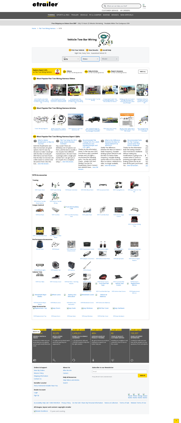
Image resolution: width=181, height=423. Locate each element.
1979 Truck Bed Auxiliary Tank (71, 215)
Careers (65, 373)
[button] (146, 93)
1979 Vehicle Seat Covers (119, 291)
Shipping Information (41, 376)
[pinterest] (135, 396)
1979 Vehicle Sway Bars (134, 249)
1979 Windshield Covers (87, 302)
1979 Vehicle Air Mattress (103, 302)
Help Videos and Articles (71, 380)
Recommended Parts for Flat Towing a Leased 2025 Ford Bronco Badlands (134, 142)
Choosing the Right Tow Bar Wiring (92, 99)
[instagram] (140, 396)
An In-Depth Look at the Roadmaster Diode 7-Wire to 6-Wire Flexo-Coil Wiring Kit (41, 100)
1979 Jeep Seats (71, 316)
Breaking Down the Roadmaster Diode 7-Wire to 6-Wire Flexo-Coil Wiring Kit (75, 100)
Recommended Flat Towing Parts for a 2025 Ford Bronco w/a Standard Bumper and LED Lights (91, 143)
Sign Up (36, 395)
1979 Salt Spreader (118, 258)
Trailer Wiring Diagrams (41, 128)
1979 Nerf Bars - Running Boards (71, 282)
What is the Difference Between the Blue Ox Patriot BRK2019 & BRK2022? (112, 142)
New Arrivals (126, 15)
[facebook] (130, 396)
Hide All (143, 71)
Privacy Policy (66, 403)
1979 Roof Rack (40, 215)
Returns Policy (39, 373)
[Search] (105, 6)
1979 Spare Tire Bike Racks (55, 236)
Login (36, 393)
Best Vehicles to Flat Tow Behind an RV (76, 129)
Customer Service (110, 10)
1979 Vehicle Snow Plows (103, 258)
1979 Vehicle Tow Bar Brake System (40, 202)
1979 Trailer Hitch (40, 190)
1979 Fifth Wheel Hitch (87, 190)
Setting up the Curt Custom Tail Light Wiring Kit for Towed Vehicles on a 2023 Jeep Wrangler (127, 100)
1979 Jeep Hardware (118, 316)
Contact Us (37, 379)
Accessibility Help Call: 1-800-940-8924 (47, 403)
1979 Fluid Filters (118, 249)
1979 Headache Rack (134, 215)
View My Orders (39, 370)
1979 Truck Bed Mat (118, 281)
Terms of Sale (124, 403)
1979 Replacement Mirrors (134, 292)
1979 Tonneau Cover (55, 281)
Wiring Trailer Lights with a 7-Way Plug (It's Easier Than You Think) (127, 130)
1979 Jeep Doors (55, 316)
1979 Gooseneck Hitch (103, 190)
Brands (115, 15)
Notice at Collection (111, 403)
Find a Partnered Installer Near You (46, 386)
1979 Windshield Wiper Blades (40, 303)
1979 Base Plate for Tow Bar (134, 190)
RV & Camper (95, 15)
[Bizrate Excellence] (40, 411)
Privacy (93, 376)
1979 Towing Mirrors (118, 190)
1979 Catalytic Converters (87, 258)
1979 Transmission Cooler (87, 249)
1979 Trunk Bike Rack (103, 215)
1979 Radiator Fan (56, 270)
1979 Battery (71, 270)
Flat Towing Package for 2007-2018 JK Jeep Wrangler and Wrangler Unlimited (92, 130)
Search (65, 383)
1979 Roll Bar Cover (103, 316)
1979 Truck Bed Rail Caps (103, 291)
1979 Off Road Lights (39, 270)
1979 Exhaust (55, 249)
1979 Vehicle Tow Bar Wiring (56, 202)
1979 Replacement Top (39, 316)
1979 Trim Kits (87, 281)
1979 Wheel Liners (55, 302)
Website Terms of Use (138, 403)
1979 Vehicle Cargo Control (118, 215)
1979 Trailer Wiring (55, 190)
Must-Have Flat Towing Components (110, 129)
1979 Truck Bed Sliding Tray (134, 225)
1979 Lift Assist (87, 270)
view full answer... (43, 164)
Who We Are (67, 370)
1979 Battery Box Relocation (71, 303)
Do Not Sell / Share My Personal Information (87, 403)
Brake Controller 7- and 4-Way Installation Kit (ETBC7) (58, 129)
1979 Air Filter (40, 249)
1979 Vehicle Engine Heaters (134, 259)
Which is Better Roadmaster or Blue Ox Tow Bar (46, 142)
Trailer (75, 15)
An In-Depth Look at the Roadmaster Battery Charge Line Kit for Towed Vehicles (58, 100)
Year (65, 57)
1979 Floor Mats (40, 281)
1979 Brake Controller (71, 190)
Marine (106, 15)
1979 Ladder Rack (87, 215)
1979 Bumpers (134, 281)
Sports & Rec (63, 15)
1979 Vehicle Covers (103, 281)
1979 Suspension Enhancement (71, 250)
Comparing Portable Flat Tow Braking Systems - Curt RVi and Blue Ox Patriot (110, 100)
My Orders (125, 10)
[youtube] (145, 396)
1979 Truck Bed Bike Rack (40, 235)
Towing (51, 15)
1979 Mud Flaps (87, 291)
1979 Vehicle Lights (103, 249)
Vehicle (84, 15)
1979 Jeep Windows (87, 316)
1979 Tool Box (55, 215)
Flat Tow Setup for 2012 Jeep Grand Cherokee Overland (68, 142)
